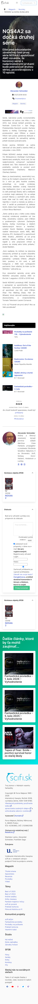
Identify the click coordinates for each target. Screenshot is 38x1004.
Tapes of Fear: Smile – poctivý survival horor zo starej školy (18, 753)
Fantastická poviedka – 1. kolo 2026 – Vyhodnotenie (19, 679)
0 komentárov (20, 98)
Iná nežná (9, 939)
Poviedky (8, 879)
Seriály (7, 957)
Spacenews (9, 874)
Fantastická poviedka (13, 922)
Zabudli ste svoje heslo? (23, 574)
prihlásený (19, 413)
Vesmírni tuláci (11, 929)
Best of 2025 (10, 891)
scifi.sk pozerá (11, 904)
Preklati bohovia (11, 927)
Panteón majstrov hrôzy (14, 902)
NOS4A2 (9, 496)
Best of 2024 (10, 894)
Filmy (7, 955)
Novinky (22, 9)
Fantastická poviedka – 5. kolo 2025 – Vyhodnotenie (19, 716)
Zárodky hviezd (11, 945)
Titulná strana (10, 871)
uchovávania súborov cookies (17, 811)
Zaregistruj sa (19, 577)
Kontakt (18, 816)
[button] (17, 3)
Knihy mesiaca (10, 899)
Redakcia (9, 832)
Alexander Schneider (19, 91)
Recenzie (8, 876)
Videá (7, 881)
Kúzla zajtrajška (11, 942)
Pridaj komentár (21, 588)
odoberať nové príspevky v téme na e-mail (23, 546)
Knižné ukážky (11, 896)
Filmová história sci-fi (13, 909)
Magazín (12, 9)
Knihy (7, 960)
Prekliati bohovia (11, 907)
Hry (6, 965)
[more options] (32, 472)
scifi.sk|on (9, 919)
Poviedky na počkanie (14, 924)
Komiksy (8, 962)
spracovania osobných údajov (17, 808)
